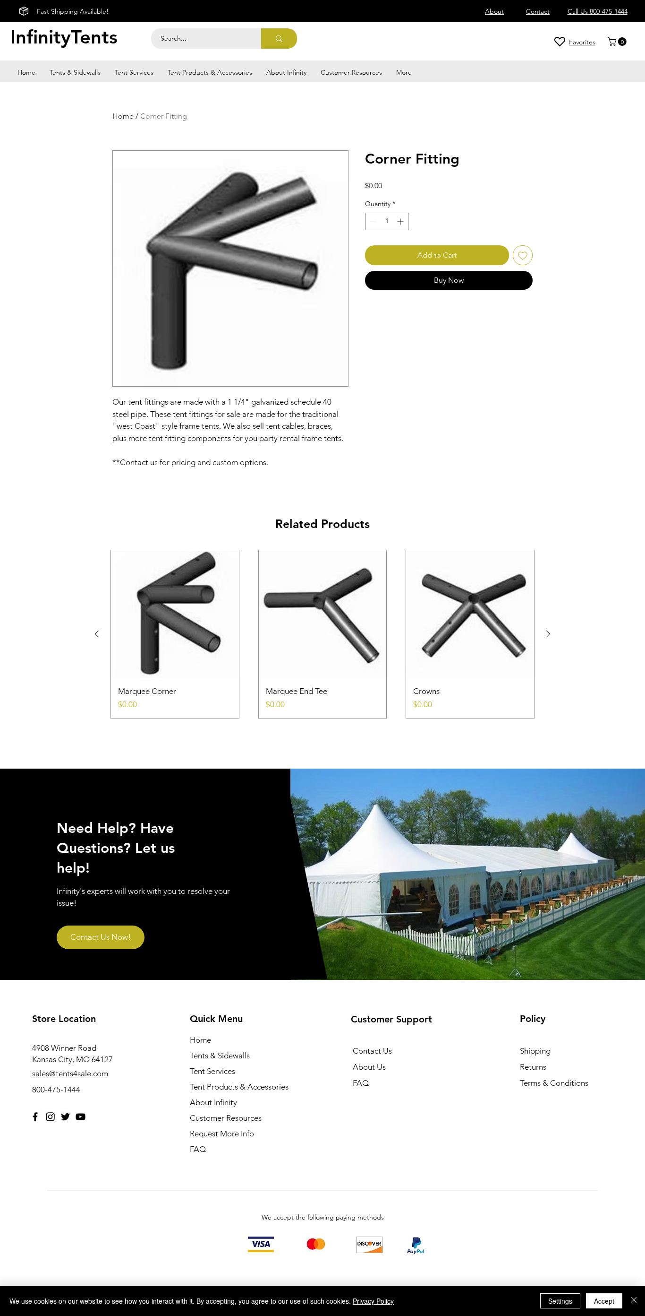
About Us (369, 1067)
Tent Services (212, 1071)
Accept (604, 1301)
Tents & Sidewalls (220, 1055)
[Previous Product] (96, 634)
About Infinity (213, 1102)
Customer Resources (226, 1118)
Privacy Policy (373, 1301)
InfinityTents (64, 37)
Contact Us (372, 1051)
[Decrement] (372, 221)
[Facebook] (35, 1117)
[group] (322, 634)
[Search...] (279, 38)
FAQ (198, 1149)
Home (123, 116)
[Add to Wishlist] (523, 255)
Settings (560, 1301)
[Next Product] (548, 634)
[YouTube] (80, 1117)
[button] (618, 41)
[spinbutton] (386, 221)
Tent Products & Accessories (239, 1086)
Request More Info (222, 1133)
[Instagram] (50, 1117)
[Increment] (401, 221)
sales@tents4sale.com (70, 1073)
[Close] (633, 1300)
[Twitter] (65, 1117)
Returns (533, 1067)
